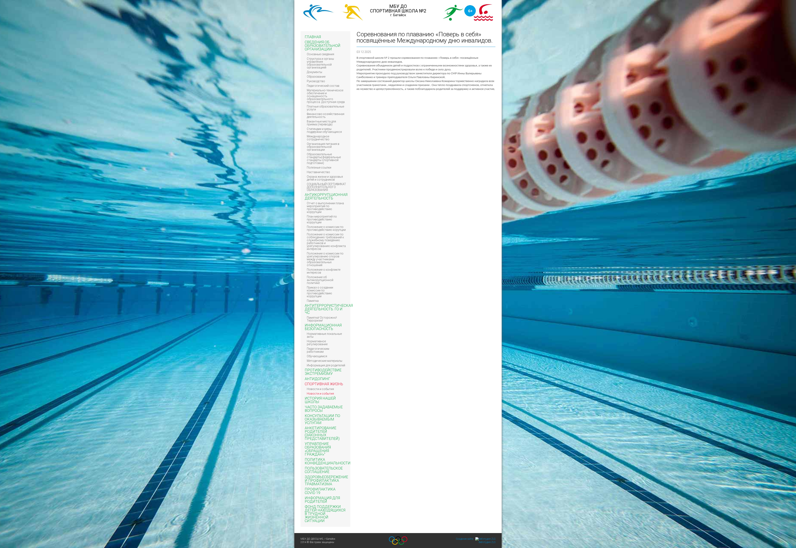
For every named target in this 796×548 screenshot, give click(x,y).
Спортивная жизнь (324, 384)
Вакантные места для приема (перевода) (321, 123)
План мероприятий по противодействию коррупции (322, 219)
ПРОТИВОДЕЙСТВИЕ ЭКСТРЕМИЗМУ (323, 372)
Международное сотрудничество (318, 138)
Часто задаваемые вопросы (324, 409)
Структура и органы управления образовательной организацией (320, 63)
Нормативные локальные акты (324, 335)
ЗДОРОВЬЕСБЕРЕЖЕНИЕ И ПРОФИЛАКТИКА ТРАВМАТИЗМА (326, 480)
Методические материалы (324, 360)
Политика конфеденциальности (328, 461)
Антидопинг (317, 379)
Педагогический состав (323, 85)
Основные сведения (320, 54)
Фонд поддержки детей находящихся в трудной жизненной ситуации (325, 513)
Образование (316, 76)
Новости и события (320, 389)
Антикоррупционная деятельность (326, 196)
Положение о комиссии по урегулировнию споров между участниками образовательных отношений (325, 259)
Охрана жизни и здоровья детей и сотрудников (325, 178)
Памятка (313, 300)
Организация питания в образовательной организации (323, 146)
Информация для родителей (326, 365)
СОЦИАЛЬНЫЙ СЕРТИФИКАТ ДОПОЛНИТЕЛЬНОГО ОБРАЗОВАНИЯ (326, 187)
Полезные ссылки (319, 167)
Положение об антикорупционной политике (320, 280)
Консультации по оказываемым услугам (322, 419)
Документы (314, 72)
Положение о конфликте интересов (323, 271)
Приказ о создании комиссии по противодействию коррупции (320, 292)
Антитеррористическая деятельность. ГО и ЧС (329, 309)
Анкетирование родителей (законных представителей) (322, 433)
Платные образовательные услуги (325, 108)
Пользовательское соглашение (324, 470)
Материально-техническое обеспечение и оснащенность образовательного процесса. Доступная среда (326, 96)
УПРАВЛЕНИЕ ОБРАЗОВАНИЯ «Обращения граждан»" (318, 449)
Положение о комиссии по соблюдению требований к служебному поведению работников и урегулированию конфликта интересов (326, 242)
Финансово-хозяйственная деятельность (325, 115)
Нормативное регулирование (317, 343)
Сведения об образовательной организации (322, 45)
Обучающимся (317, 356)
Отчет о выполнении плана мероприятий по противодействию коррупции (325, 208)
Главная (313, 37)
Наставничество (318, 172)
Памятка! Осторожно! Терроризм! (322, 319)
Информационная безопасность (323, 327)
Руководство (316, 81)
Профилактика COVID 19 (320, 491)
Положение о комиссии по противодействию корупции (326, 228)
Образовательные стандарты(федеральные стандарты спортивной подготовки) (324, 159)
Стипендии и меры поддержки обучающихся (324, 130)
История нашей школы (320, 400)
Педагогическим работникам (318, 350)
